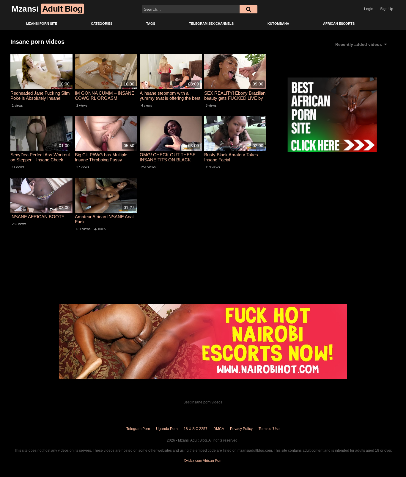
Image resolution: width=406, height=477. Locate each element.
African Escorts (339, 23)
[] (248, 9)
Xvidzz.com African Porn (203, 461)
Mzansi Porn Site (41, 23)
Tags (150, 23)
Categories (101, 23)
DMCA (218, 429)
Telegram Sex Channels (211, 23)
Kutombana (278, 23)
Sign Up (386, 9)
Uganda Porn (167, 429)
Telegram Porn (138, 429)
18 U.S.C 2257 (195, 429)
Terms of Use (269, 429)
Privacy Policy (241, 429)
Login (368, 9)
